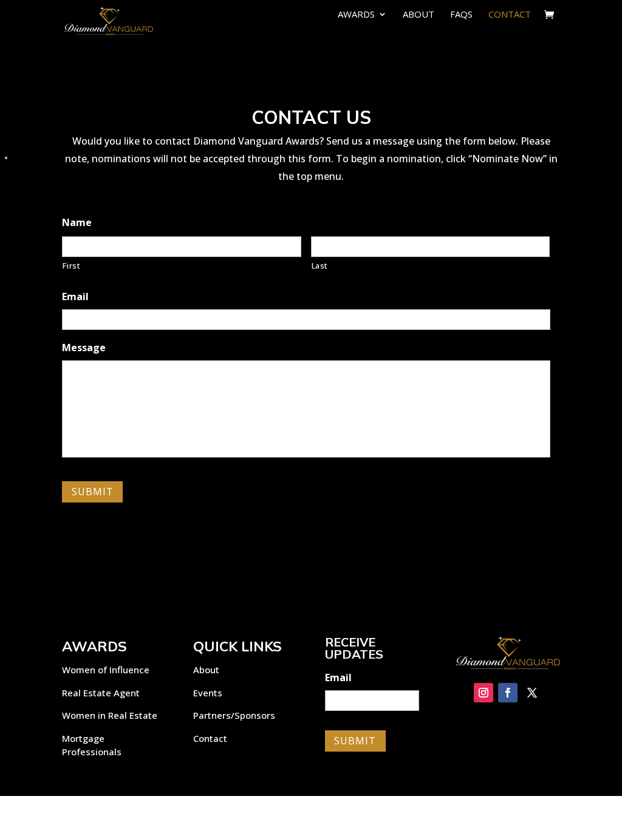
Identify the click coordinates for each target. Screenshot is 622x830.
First (71, 265)
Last (320, 265)
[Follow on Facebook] (508, 692)
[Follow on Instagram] (483, 692)
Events (207, 693)
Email (75, 296)
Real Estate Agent (101, 693)
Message (84, 347)
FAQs (461, 15)
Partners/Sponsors (234, 715)
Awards (356, 15)
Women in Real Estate (109, 715)
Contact (509, 15)
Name (77, 222)
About (418, 15)
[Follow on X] (532, 692)
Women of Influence (105, 670)
